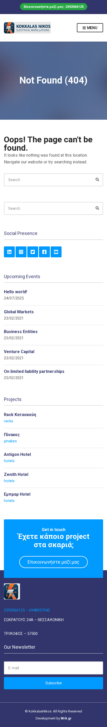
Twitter (32, 251)
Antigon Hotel (17, 454)
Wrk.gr (66, 718)
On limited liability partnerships (34, 371)
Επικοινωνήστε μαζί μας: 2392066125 (54, 7)
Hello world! (15, 291)
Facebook (44, 251)
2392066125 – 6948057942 (27, 610)
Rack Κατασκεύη (20, 414)
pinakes (10, 441)
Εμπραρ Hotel (17, 494)
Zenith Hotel (16, 474)
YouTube (56, 251)
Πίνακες (12, 434)
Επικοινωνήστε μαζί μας (53, 562)
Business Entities (21, 331)
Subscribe (53, 683)
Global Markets (19, 311)
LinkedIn (9, 251)
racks (8, 421)
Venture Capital (19, 351)
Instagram (21, 251)
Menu (91, 28)
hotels (9, 460)
